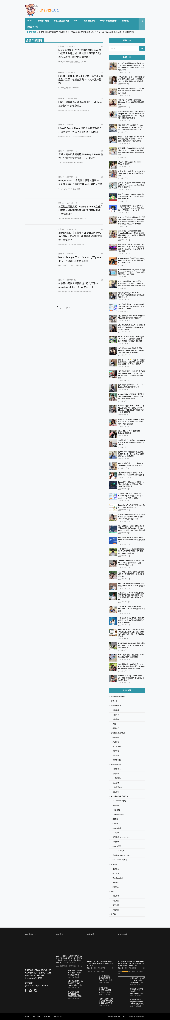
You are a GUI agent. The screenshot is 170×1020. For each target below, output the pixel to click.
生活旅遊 (125, 20)
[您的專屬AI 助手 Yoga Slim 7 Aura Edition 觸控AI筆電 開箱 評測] (123, 1001)
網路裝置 (116, 742)
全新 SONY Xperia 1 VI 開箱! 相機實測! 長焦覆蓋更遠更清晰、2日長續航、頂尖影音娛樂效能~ (131, 551)
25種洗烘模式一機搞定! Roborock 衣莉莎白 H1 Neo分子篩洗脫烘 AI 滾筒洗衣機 (131, 442)
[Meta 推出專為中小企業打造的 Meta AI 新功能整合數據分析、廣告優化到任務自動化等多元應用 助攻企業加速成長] (40, 54)
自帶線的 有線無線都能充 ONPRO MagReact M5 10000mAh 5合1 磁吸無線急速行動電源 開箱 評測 (131, 350)
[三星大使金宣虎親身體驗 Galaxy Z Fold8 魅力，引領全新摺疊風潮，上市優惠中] (40, 159)
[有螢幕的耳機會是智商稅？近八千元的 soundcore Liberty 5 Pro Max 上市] (40, 288)
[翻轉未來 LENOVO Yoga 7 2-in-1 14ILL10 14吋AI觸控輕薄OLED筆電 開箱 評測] (123, 991)
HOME (29, 20)
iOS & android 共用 (120, 860)
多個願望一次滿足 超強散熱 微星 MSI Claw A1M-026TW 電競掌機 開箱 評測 (131, 609)
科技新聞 (116, 901)
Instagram (58, 1016)
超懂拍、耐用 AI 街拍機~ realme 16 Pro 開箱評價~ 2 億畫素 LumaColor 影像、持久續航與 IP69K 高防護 (131, 139)
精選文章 (114, 701)
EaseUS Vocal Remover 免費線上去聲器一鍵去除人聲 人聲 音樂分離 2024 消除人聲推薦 (131, 484)
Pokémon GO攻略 (119, 801)
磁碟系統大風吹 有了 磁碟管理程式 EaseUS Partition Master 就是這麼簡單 (131, 540)
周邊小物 (116, 719)
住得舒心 (116, 869)
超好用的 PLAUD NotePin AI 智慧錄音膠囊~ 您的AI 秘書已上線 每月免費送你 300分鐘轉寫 (131, 327)
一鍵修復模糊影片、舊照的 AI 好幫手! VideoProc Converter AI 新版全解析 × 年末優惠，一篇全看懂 (131, 208)
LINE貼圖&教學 (118, 814)
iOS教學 (115, 819)
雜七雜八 (116, 873)
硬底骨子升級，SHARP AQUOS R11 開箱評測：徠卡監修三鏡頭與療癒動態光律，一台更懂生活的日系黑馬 (106, 990)
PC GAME (116, 810)
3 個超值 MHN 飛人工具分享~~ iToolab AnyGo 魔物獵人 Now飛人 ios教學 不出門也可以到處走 (130, 496)
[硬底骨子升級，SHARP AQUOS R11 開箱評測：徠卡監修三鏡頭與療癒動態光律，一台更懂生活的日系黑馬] (92, 991)
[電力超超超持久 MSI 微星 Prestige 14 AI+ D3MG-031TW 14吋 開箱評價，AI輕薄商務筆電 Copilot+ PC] (131, 949)
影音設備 (116, 783)
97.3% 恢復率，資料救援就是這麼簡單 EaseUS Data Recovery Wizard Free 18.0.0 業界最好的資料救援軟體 (131, 528)
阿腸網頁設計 (140, 1016)
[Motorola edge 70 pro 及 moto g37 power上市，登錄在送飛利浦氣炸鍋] (40, 262)
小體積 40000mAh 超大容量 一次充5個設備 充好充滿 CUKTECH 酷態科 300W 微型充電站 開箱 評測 (131, 517)
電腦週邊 (116, 756)
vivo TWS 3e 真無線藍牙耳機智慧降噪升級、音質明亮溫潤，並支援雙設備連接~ (131, 574)
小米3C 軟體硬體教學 (108, 20)
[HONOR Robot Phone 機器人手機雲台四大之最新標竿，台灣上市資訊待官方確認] (40, 133)
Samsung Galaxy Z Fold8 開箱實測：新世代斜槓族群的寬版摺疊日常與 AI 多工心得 (131, 678)
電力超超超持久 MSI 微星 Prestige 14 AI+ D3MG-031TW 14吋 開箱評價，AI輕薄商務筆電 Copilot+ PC (130, 127)
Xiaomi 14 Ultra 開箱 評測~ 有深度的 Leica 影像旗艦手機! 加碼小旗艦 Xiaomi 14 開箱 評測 (131, 563)
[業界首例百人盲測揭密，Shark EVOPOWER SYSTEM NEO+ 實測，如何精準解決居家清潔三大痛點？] (40, 236)
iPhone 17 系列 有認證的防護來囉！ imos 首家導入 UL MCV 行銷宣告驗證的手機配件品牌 (131, 260)
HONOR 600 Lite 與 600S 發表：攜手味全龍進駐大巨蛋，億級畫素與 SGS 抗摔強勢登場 (80, 80)
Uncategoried (118, 878)
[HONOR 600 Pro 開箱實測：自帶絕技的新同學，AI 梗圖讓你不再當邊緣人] (92, 1002)
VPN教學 (116, 833)
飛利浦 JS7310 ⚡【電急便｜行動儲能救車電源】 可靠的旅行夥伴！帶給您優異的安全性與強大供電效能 (131, 362)
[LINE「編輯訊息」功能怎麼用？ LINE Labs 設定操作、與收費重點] (40, 106)
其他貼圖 (116, 805)
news (76, 20)
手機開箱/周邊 (43, 20)
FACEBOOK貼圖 (118, 851)
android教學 (117, 828)
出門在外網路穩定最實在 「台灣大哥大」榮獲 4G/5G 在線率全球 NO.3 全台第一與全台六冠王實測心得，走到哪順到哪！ (86, 32)
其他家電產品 (117, 787)
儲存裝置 (116, 751)
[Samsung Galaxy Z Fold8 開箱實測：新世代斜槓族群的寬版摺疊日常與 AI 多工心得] (100, 949)
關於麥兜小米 (32, 27)
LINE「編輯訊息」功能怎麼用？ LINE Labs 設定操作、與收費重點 (75, 983)
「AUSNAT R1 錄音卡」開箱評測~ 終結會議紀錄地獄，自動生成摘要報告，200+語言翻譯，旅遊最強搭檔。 (131, 79)
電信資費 (116, 896)
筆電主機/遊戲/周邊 (61, 20)
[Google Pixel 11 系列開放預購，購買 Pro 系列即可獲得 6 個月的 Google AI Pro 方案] (40, 185)
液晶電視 (116, 792)
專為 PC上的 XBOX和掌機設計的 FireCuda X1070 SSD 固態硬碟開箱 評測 (131, 102)
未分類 (113, 914)
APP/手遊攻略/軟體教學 (119, 796)
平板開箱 (116, 715)
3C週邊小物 (117, 778)
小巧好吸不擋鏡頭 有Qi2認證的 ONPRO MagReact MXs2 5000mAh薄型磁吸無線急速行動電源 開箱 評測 (131, 283)
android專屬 (117, 846)
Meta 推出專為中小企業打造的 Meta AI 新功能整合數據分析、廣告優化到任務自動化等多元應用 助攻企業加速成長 (80, 53)
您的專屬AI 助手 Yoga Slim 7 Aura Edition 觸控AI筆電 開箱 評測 (137, 1001)
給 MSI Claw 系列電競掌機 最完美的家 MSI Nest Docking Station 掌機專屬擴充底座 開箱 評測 (131, 454)
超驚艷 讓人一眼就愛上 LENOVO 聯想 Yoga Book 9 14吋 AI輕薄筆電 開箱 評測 (131, 173)
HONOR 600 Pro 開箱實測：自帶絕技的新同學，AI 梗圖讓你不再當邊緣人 (106, 1001)
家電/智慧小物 (89, 20)
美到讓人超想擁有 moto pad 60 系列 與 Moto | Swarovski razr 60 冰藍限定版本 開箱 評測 (131, 185)
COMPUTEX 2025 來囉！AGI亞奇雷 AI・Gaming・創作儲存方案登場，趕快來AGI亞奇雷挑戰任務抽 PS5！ (131, 339)
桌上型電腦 (117, 746)
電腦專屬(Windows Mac (121, 855)
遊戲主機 (116, 737)
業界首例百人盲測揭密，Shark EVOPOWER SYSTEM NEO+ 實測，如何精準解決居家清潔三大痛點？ (80, 236)
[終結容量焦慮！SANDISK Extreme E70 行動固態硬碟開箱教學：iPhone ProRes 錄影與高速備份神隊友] (61, 995)
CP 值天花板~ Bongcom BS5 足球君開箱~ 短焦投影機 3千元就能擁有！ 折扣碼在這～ (131, 91)
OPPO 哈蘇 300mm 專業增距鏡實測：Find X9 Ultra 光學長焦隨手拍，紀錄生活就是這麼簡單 (106, 978)
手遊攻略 (116, 842)
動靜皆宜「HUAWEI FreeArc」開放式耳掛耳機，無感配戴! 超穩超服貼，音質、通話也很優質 (131, 422)
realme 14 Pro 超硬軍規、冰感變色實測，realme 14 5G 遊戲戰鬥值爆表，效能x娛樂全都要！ (131, 396)
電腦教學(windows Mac (121, 837)
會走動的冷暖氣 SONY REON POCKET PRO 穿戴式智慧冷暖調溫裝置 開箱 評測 (131, 295)
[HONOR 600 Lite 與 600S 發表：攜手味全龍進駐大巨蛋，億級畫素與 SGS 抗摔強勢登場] (40, 80)
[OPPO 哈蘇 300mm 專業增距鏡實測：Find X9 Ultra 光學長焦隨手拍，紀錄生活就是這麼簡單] (92, 979)
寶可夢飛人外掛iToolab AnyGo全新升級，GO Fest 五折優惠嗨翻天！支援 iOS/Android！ (131, 306)
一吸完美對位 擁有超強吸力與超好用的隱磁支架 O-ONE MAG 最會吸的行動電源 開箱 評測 (131, 620)
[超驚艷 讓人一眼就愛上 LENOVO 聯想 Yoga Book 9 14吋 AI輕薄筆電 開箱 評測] (123, 981)
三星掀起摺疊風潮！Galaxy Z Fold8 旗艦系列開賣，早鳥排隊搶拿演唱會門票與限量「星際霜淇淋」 (80, 210)
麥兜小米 (61, 46)
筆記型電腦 (117, 760)
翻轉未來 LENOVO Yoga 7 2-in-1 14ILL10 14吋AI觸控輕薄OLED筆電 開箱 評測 (137, 991)
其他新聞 (116, 910)
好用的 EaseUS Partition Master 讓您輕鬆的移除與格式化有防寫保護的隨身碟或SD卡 (131, 196)
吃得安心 (116, 882)
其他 (114, 724)
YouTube (47, 1016)
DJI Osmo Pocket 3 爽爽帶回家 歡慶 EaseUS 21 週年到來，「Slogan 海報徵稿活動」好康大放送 (131, 272)
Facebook (36, 1016)
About (27, 1016)
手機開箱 (116, 728)
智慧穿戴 (116, 710)
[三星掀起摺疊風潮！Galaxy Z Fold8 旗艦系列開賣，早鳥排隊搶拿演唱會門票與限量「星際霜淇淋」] (40, 211)
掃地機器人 (117, 774)
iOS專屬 (115, 823)
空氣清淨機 (117, 769)
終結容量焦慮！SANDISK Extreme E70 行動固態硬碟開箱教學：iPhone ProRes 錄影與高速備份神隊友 (131, 666)
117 (68, 308)
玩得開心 (116, 887)
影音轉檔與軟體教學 (118, 697)
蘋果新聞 (116, 905)
